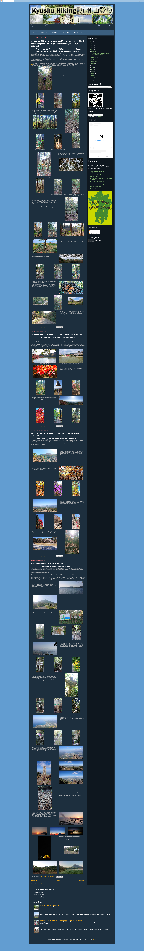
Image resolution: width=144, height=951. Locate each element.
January (93, 77)
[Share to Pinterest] (62, 327)
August (93, 63)
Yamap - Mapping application (97, 171)
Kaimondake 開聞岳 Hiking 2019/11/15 (47, 563)
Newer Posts (34, 880)
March (93, 73)
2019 (91, 49)
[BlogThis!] (58, 327)
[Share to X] (59, 327)
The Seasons (65, 32)
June (92, 67)
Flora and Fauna (78, 32)
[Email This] (57, 327)
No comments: (51, 327)
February (93, 75)
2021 (91, 45)
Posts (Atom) (39, 883)
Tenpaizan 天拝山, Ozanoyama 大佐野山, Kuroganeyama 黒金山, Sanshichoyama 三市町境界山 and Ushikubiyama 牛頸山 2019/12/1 (58, 43)
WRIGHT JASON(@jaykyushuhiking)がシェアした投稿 (103, 156)
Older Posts (81, 880)
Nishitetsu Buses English (95, 186)
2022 (91, 43)
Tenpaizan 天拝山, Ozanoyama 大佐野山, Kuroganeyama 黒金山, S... (101, 54)
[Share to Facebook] (61, 327)
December (94, 51)
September (94, 61)
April (92, 71)
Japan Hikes (93, 183)
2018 (91, 80)
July (92, 65)
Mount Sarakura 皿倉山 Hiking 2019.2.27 (50, 928)
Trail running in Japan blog (96, 174)
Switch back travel (94, 172)
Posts (91, 231)
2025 (91, 41)
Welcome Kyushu (94, 176)
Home (34, 32)
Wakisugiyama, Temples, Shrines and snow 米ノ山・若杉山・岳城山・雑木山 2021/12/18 (61, 920)
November (94, 57)
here (32, 64)
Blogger (94, 939)
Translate (99, 116)
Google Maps (93, 188)
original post (52, 346)
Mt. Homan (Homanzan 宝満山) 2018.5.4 (50, 905)
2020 (91, 47)
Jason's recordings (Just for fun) (97, 184)
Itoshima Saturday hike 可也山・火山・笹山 (50, 913)
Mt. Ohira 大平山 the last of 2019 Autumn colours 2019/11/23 (56, 334)
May (92, 69)
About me (55, 32)
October (93, 59)
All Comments (93, 233)
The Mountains (44, 32)
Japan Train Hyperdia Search (97, 181)
